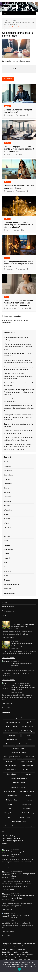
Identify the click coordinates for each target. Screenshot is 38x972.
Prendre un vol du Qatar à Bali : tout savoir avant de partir (18, 355)
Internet (6, 514)
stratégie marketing (28, 813)
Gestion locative (10, 770)
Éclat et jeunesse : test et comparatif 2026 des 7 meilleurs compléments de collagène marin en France (19, 392)
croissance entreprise (12, 739)
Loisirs (6, 532)
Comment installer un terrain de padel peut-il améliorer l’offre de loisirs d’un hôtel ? (18, 439)
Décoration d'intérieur (25, 744)
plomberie (29, 800)
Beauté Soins (8, 475)
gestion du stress (26, 761)
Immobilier (8, 106)
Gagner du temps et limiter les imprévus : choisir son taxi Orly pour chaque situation (23, 687)
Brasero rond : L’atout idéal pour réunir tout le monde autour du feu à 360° (18, 432)
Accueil (4, 602)
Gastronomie (8, 497)
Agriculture (7, 466)
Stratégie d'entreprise (10, 813)
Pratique (7, 554)
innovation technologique (19, 778)
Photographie (8, 549)
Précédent (9, 78)
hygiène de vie (11, 774)
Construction (8, 484)
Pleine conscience (12, 800)
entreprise (9, 761)
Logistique (7, 527)
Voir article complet (8, 637)
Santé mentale (26, 808)
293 (7, 708)
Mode (6, 540)
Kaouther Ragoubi (11, 308)
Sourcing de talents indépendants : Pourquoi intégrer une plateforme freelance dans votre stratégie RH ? (18, 417)
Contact (4, 615)
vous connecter (15, 320)
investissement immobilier (19, 787)
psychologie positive (26, 804)
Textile (6, 575)
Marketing (7, 536)
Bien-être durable (10, 731)
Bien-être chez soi (27, 726)
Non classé (7, 545)
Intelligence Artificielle (19, 782)
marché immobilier (10, 791)
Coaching (7, 479)
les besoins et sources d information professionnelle (17, 4)
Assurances (8, 470)
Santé (6, 297)
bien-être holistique (27, 731)
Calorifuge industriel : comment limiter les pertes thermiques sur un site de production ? (18, 224)
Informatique (8, 510)
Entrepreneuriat (29, 757)
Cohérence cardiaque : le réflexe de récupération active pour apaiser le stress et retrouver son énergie (18, 303)
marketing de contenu (27, 791)
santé (9, 808)
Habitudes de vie (27, 770)
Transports (7, 589)
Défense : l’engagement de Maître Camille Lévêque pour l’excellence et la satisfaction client (19, 149)
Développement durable (19, 752)
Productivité (9, 804)
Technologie (8, 571)
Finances (7, 492)
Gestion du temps (10, 765)
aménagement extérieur (19, 718)
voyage (30, 826)
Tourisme (7, 182)
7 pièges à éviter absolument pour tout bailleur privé (16, 339)
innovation (28, 774)
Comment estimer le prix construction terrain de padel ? (18, 425)
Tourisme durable (25, 817)
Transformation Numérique (13, 826)
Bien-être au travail (11, 726)
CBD (28, 735)
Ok (19, 969)
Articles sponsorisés (8, 611)
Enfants (6, 488)
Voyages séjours (9, 593)
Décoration (9, 744)
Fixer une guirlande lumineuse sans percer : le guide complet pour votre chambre (18, 263)
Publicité (7, 558)
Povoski (8, 154)
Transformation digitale (19, 821)
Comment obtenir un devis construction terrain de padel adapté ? (19, 400)
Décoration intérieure (19, 748)
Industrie (7, 219)
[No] (36, 966)
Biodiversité (11, 735)
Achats (6, 462)
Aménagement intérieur (13, 722)
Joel (7, 230)
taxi (8, 817)
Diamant (29, 739)
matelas (28, 795)
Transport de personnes (11, 584)
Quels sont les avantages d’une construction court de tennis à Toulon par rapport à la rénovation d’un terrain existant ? (18, 447)
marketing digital (12, 795)
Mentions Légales (8, 606)
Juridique (7, 143)
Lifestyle (7, 258)
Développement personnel (12, 757)
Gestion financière (27, 765)
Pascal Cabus (10, 115)
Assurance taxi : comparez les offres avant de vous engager (18, 384)
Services (7, 567)
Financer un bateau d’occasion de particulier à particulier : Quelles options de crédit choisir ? (19, 408)
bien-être (29, 722)
